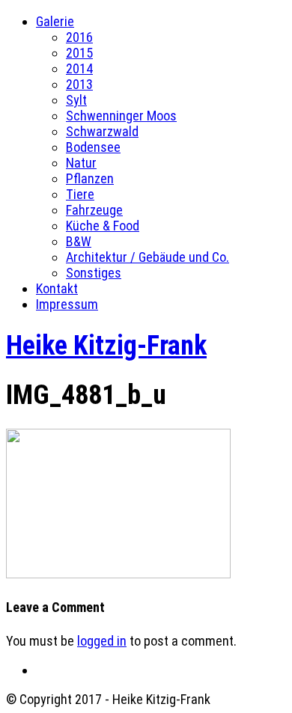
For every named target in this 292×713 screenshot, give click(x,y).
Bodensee (93, 147)
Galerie (55, 21)
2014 (79, 68)
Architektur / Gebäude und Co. (147, 257)
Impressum (67, 304)
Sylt (76, 100)
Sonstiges (93, 273)
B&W (78, 241)
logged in (102, 641)
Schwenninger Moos (121, 115)
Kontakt (57, 288)
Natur (81, 163)
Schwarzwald (102, 131)
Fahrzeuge (94, 210)
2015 (79, 53)
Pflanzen (90, 178)
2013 (79, 84)
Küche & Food (102, 225)
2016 (79, 37)
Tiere (80, 194)
